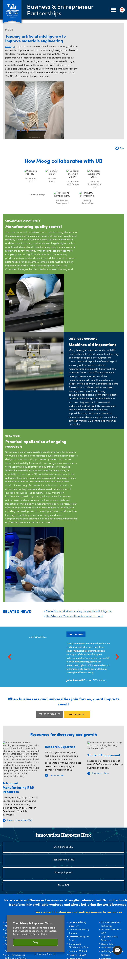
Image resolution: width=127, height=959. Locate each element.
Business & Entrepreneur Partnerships (60, 9)
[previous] (10, 656)
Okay (35, 942)
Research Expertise (60, 746)
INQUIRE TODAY (77, 714)
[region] (35, 933)
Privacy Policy (40, 934)
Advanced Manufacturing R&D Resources (18, 787)
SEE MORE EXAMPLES (49, 714)
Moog (8, 46)
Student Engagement (103, 755)
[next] (117, 656)
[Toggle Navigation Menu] (117, 10)
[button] (117, 950)
